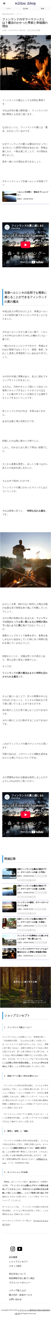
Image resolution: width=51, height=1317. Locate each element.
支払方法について (17, 1274)
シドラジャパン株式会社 (27, 1310)
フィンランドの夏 (33, 30)
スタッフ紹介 (15, 1266)
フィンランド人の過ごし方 (26, 880)
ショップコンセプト (18, 1261)
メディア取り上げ (17, 1290)
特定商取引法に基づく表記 (21, 1278)
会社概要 (13, 1257)
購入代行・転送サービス (20, 1295)
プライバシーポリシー (19, 1282)
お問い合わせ (15, 1299)
